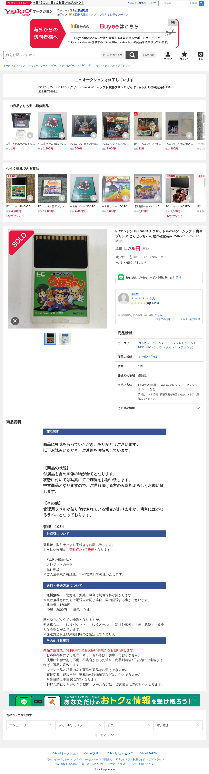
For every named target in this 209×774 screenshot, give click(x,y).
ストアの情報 (163, 319)
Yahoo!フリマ (92, 753)
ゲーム (55, 65)
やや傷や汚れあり (149, 356)
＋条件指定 (148, 54)
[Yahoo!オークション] (28, 10)
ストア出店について (93, 764)
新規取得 (83, 10)
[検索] (201, 3)
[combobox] (52, 55)
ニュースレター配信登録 (186, 319)
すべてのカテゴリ (112, 54)
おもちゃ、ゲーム (38, 65)
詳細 (178, 277)
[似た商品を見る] (15, 321)
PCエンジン (95, 65)
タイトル (110, 65)
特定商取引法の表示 (67, 764)
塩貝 (194, 3)
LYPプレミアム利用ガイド (130, 759)
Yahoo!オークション (65, 753)
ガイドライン (156, 759)
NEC (82, 65)
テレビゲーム (69, 65)
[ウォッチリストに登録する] (30, 135)
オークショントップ (14, 65)
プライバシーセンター (86, 759)
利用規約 (107, 759)
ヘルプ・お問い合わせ (141, 764)
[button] (159, 408)
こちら (158, 315)
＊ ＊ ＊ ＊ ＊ (140, 298)
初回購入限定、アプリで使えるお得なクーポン (100, 14)
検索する (132, 55)
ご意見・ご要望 (116, 764)
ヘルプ (152, 3)
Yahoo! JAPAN (137, 3)
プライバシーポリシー (57, 759)
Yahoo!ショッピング (120, 753)
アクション (124, 65)
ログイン (62, 14)
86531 (155, 303)
